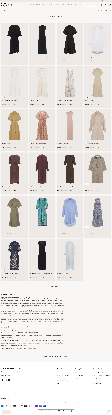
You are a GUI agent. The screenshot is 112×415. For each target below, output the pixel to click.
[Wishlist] (102, 5)
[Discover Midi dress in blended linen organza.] (42, 125)
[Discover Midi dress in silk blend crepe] (14, 39)
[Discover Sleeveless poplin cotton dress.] (14, 82)
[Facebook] (2, 380)
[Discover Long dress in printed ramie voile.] (70, 82)
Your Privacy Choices (61, 411)
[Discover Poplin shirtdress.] (70, 39)
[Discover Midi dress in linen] (42, 82)
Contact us (60, 386)
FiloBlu (88, 402)
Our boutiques (79, 375)
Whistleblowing (97, 383)
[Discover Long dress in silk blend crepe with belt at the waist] (70, 169)
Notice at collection (46, 411)
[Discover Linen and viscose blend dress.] (97, 169)
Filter (5, 10)
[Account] (106, 5)
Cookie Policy (96, 380)
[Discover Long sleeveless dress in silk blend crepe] (42, 39)
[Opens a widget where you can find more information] (6, 412)
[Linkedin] (9, 380)
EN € (109, 1)
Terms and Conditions (99, 372)
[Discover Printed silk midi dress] (42, 212)
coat (41, 335)
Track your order (61, 372)
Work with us (78, 378)
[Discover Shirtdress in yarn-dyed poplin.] (97, 125)
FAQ (58, 383)
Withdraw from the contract (64, 378)
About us (77, 372)
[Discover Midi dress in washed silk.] (42, 169)
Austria (3, 398)
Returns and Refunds (63, 380)
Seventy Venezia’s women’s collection (14, 311)
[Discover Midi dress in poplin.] (97, 82)
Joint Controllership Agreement (101, 375)
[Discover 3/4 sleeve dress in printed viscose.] (14, 255)
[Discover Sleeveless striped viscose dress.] (97, 212)
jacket (13, 337)
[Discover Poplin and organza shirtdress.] (97, 39)
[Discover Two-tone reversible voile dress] (70, 212)
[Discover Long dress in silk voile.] (70, 255)
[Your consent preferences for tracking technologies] (109, 412)
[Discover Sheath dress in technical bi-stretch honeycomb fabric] (42, 255)
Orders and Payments (63, 375)
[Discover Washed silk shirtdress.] (14, 169)
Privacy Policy (96, 378)
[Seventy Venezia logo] (14, 5)
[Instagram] (6, 380)
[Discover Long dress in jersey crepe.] (70, 125)
